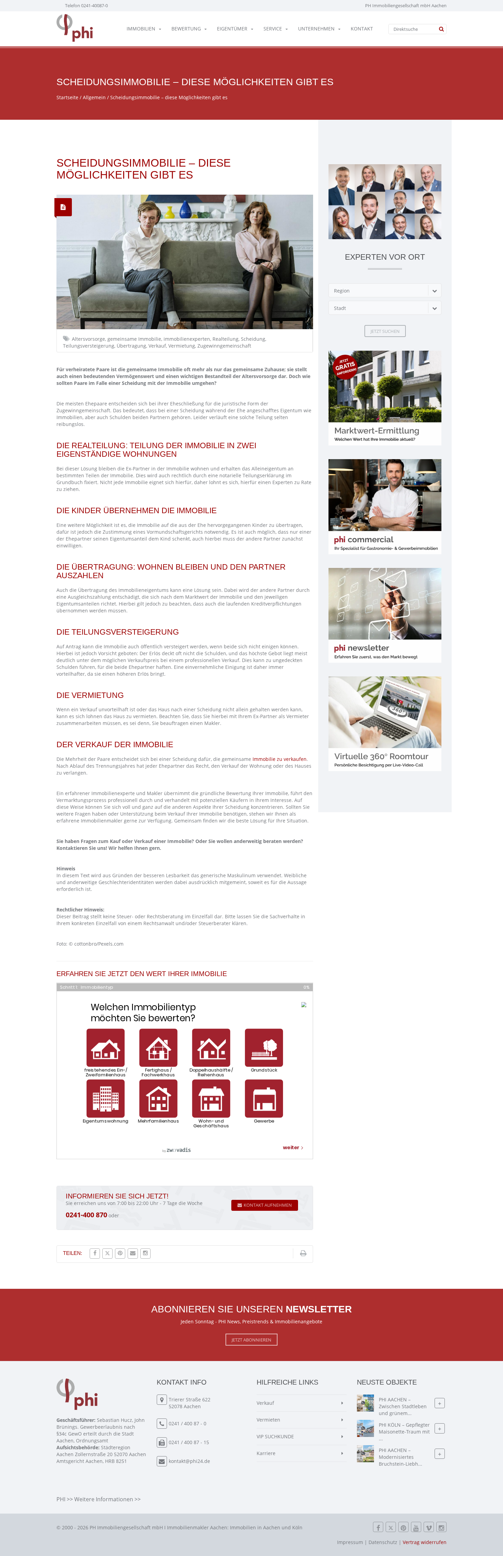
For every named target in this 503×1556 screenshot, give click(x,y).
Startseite (67, 97)
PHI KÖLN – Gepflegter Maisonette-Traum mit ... (404, 1432)
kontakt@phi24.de (189, 1461)
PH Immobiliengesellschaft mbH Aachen (406, 5)
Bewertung (186, 28)
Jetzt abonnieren (251, 1340)
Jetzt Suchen (385, 331)
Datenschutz (383, 1542)
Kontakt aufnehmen (268, 1205)
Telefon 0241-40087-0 (86, 5)
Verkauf (265, 1403)
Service (272, 28)
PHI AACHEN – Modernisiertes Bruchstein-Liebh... (400, 1457)
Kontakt (362, 28)
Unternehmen (316, 28)
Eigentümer (232, 28)
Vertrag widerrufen (425, 1542)
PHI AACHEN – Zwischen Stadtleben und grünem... (403, 1406)
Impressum (350, 1542)
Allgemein (94, 97)
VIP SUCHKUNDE (275, 1436)
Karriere (266, 1453)
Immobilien (141, 28)
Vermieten (268, 1419)
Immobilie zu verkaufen (280, 759)
